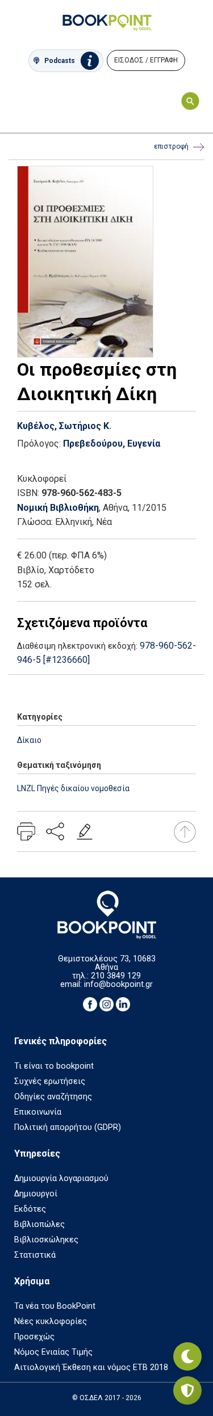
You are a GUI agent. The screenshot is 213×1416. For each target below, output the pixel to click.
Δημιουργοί (35, 1194)
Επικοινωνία (37, 1112)
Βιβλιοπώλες (39, 1224)
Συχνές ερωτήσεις (49, 1081)
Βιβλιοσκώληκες (46, 1240)
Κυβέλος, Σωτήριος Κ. (64, 426)
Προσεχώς (34, 1337)
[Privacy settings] (187, 1390)
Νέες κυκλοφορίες (50, 1321)
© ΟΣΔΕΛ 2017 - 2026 (106, 1398)
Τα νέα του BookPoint (54, 1306)
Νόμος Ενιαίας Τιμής (53, 1352)
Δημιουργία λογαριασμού (61, 1178)
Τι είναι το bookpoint (54, 1066)
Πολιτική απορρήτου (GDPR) (67, 1127)
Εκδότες (30, 1209)
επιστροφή (171, 146)
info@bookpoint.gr (118, 984)
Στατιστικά (35, 1255)
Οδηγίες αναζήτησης (53, 1097)
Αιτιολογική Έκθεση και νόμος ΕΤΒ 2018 (91, 1367)
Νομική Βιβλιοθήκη (58, 507)
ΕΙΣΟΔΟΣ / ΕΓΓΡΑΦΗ (146, 60)
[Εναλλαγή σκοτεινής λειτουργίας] (187, 1356)
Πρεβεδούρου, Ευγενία (111, 443)
